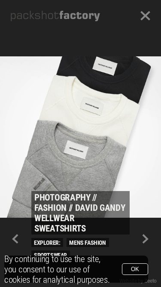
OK (135, 269)
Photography (62, 197)
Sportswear (50, 255)
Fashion (50, 208)
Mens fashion (87, 242)
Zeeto (150, 281)
